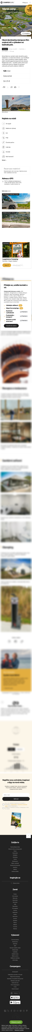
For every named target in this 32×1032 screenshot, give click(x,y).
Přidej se (25, 2)
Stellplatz (15, 855)
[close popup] (28, 986)
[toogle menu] (30, 2)
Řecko (15, 922)
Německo (15, 916)
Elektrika (15, 943)
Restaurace (15, 861)
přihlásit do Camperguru (14, 181)
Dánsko (4, 12)
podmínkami (14, 804)
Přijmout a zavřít (16, 1022)
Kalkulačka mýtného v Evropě (15, 974)
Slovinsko (15, 902)
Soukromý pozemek (15, 865)
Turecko (15, 926)
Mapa (14, 27)
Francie (15, 910)
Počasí (19, 27)
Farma (15, 859)
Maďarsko (15, 912)
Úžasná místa (16, 883)
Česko (15, 894)
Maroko (15, 928)
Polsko (15, 914)
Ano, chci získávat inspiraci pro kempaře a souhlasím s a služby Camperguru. (16, 804)
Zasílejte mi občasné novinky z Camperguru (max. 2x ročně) (17, 808)
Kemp (15, 851)
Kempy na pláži (13, 49)
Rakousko (15, 898)
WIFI (15, 945)
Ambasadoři (15, 971)
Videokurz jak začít (15, 980)
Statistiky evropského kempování (15, 978)
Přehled (4, 27)
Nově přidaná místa (15, 847)
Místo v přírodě (15, 863)
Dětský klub (15, 949)
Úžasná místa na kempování (15, 849)
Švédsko (15, 920)
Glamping (15, 857)
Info (9, 27)
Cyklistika (21, 49)
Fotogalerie (27, 33)
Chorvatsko (15, 896)
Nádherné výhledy (15, 958)
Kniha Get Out (15, 982)
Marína (15, 869)
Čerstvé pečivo (15, 939)
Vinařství (15, 867)
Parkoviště (15, 853)
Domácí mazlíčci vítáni (15, 947)
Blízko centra (15, 956)
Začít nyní (16, 798)
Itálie (15, 904)
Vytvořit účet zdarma (11, 325)
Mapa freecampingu (15, 976)
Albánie (15, 924)
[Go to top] (28, 835)
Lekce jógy (15, 960)
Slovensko (15, 900)
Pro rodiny (5, 51)
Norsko (15, 918)
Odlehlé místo (15, 954)
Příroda (12, 51)
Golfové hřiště (15, 871)
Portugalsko (15, 908)
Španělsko (15, 906)
